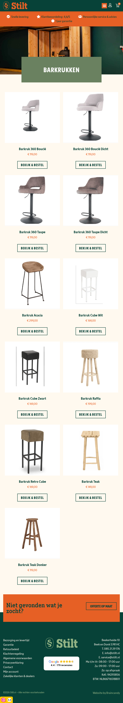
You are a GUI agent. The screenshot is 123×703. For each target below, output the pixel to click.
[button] (104, 5)
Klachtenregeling (13, 653)
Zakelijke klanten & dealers (19, 676)
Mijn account (11, 671)
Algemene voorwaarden (17, 658)
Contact (8, 667)
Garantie (8, 644)
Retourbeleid (11, 649)
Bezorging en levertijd (16, 640)
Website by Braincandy (106, 693)
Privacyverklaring (13, 662)
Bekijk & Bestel (32, 165)
